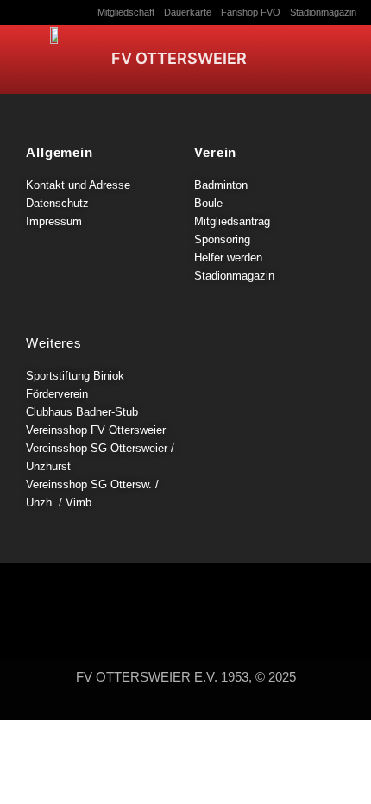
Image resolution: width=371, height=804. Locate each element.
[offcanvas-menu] (325, 57)
